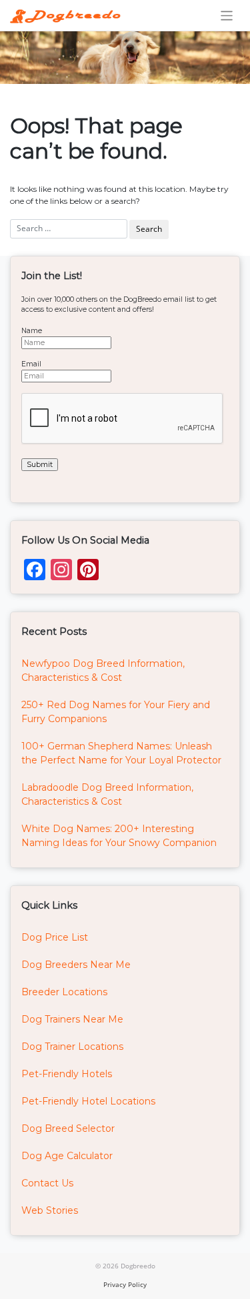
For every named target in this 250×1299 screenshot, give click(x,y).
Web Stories (49, 1210)
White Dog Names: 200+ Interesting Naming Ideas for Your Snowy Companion (119, 836)
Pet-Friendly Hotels (66, 1074)
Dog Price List (54, 937)
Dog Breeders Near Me (76, 965)
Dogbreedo (138, 1265)
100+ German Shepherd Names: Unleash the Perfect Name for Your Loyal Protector (121, 753)
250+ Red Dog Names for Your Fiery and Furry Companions (115, 712)
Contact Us (47, 1183)
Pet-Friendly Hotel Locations (88, 1101)
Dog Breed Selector (68, 1128)
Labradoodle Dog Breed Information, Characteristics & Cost (107, 794)
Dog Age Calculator (67, 1156)
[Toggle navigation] (227, 15)
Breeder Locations (64, 992)
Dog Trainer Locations (72, 1047)
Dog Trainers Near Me (72, 1019)
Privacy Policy (125, 1284)
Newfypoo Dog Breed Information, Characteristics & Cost (103, 670)
